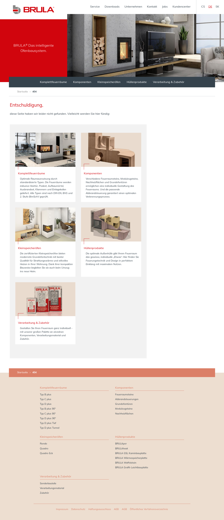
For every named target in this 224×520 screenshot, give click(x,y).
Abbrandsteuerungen (126, 399)
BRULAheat (121, 448)
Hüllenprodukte (137, 82)
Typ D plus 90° (48, 418)
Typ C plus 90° (48, 413)
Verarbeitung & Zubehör (168, 82)
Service (95, 6)
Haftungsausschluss (99, 509)
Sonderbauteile (48, 483)
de (210, 6)
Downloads (112, 6)
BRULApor (121, 443)
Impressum (62, 509)
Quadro (44, 448)
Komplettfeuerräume (53, 82)
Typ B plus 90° (48, 408)
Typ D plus (45, 403)
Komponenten (82, 82)
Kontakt (152, 6)
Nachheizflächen (124, 413)
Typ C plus (45, 399)
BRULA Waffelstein (125, 462)
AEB (116, 509)
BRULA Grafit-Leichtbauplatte (131, 467)
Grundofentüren (124, 403)
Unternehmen (133, 6)
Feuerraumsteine (124, 394)
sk (217, 6)
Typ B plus (45, 394)
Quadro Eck (46, 453)
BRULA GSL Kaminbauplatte (130, 453)
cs (203, 6)
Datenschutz (78, 509)
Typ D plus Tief (48, 422)
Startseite (22, 91)
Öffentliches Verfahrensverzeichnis (149, 509)
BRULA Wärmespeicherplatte (131, 457)
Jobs (165, 6)
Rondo (43, 443)
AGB (124, 509)
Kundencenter (182, 6)
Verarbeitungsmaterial (52, 488)
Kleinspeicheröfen (108, 82)
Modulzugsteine (123, 408)
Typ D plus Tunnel (49, 427)
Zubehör (44, 492)
